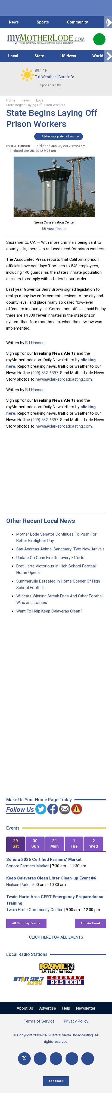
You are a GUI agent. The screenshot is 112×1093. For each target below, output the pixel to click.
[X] (24, 1058)
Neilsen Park (17, 884)
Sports (43, 22)
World (97, 56)
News (14, 22)
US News (68, 56)
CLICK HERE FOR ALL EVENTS (56, 937)
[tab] (15, 844)
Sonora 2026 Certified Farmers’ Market (44, 859)
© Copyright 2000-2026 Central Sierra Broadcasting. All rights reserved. (56, 1038)
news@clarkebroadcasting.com (64, 379)
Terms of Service (39, 1021)
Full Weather (45, 77)
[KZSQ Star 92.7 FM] (26, 979)
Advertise (47, 1008)
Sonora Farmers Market (27, 866)
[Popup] (99, 39)
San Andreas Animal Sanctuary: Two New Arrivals (60, 549)
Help (66, 1008)
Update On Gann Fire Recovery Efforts (50, 557)
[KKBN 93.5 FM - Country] (65, 979)
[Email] (72, 1058)
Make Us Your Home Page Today (39, 799)
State (39, 56)
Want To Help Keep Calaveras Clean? (49, 611)
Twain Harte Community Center (34, 909)
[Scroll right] (108, 22)
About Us (25, 1008)
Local (13, 56)
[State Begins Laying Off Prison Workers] (54, 216)
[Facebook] (40, 1058)
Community (77, 22)
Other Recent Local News (40, 520)
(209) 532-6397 (44, 372)
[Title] (87, 1058)
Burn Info (66, 77)
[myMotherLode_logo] (46, 39)
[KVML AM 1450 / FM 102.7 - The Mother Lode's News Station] (57, 966)
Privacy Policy (76, 1021)
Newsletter (85, 1008)
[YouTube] (56, 1058)
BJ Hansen (35, 342)
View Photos (56, 229)
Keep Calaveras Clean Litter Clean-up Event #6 (51, 878)
